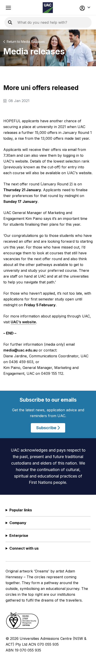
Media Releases (33, 41)
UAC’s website (23, 322)
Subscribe (46, 427)
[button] (83, 7)
